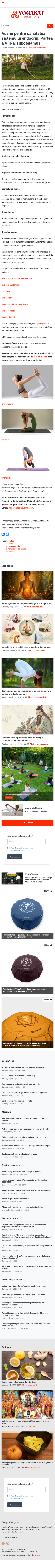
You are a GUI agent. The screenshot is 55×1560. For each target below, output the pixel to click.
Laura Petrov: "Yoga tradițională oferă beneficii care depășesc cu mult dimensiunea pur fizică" (24, 1226)
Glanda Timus (8, 298)
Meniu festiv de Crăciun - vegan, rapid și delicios (22, 1207)
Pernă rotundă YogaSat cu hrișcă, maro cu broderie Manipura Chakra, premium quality (24, 990)
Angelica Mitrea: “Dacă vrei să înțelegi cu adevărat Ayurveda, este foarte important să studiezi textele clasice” (27, 1236)
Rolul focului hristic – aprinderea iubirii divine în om (24, 1137)
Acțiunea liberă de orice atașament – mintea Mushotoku (25, 1129)
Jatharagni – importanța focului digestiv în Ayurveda (27, 603)
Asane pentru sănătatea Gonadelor (17, 278)
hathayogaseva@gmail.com (21, 508)
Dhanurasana (7, 404)
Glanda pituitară (8, 317)
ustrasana (10, 552)
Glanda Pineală (8, 311)
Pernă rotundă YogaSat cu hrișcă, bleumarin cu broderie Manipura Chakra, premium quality (26, 936)
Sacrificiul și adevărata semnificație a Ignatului (21, 1172)
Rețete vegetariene (33, 1467)
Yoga (44, 357)
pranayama (42, 323)
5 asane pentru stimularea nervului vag (18, 1076)
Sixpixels (37, 1555)
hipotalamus (11, 541)
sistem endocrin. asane (16, 549)
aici (7, 504)
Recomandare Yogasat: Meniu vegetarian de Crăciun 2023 (26, 1190)
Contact (21, 1549)
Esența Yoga (30, 1426)
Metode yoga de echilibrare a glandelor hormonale (26, 647)
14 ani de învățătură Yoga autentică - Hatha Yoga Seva (24, 1093)
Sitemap (33, 1552)
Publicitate (27, 823)
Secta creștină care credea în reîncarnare (19, 1154)
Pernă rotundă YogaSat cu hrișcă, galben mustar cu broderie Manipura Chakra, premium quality (24, 1044)
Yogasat (27, 14)
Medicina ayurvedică (37, 47)
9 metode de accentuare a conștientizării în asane (23, 1067)
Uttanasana (6, 478)
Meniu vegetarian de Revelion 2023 (16, 1199)
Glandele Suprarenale (11, 285)
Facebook (3, 1543)
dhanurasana (11, 544)
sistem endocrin (13, 546)
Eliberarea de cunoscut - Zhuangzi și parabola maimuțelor (26, 1146)
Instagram (7, 1543)
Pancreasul (7, 291)
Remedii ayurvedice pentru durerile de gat (19, 1382)
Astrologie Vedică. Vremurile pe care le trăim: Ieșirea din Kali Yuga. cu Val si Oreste (38, 880)
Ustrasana (6, 439)
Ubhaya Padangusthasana (36, 811)
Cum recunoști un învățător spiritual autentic (21, 1084)
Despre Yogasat (8, 1549)
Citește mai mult (17, 1532)
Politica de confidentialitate (15, 1552)
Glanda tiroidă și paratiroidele (15, 304)
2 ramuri (38, 357)
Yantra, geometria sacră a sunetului (17, 1101)
